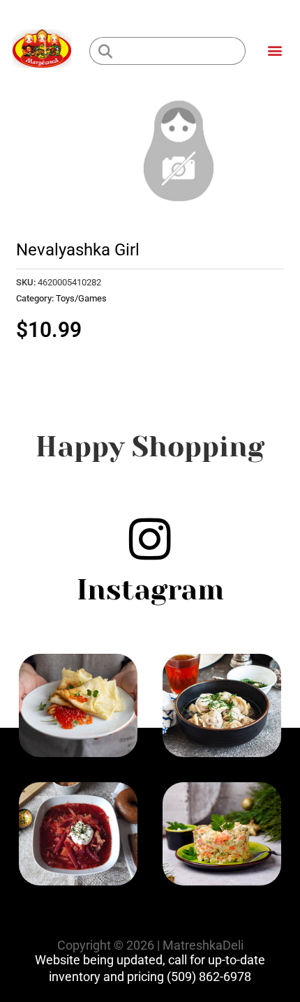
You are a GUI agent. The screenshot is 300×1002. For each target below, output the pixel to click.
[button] (274, 49)
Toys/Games (81, 298)
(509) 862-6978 (209, 976)
